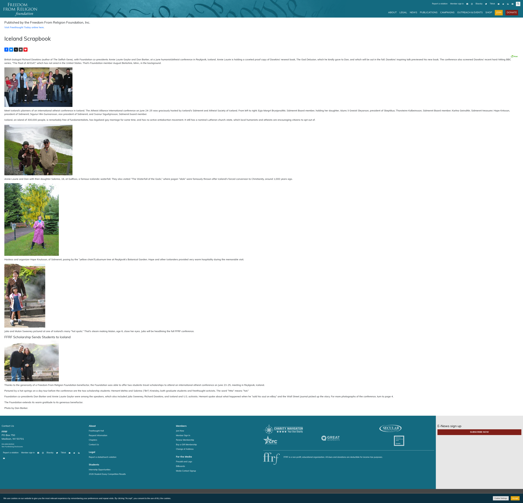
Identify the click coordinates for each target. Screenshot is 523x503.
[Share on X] (16, 50)
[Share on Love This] (25, 50)
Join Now (180, 431)
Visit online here (24, 27)
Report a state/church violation (102, 457)
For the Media (184, 457)
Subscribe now (479, 432)
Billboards (180, 466)
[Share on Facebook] (6, 50)
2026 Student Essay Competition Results (107, 474)
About (392, 12)
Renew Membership (185, 440)
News (413, 12)
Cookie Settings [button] (501, 498)
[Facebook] (467, 4)
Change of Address (185, 449)
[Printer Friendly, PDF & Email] (514, 56)
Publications (428, 12)
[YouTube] (498, 4)
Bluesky (479, 4)
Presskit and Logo (184, 462)
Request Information (98, 436)
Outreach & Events (470, 12)
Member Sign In (183, 436)
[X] (486, 4)
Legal (403, 12)
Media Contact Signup (186, 471)
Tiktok (492, 4)
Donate (512, 12)
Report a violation (440, 4)
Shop (488, 12)
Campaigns (447, 12)
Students (94, 465)
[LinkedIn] (508, 4)
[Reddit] (503, 4)
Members (181, 426)
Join (498, 12)
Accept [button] (515, 498)
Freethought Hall (96, 431)
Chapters (93, 440)
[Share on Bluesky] (11, 50)
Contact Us (8, 426)
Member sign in (457, 4)
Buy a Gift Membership (186, 445)
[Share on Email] (21, 50)
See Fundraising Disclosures (12, 447)
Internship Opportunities (99, 470)
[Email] (512, 4)
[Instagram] (472, 4)
